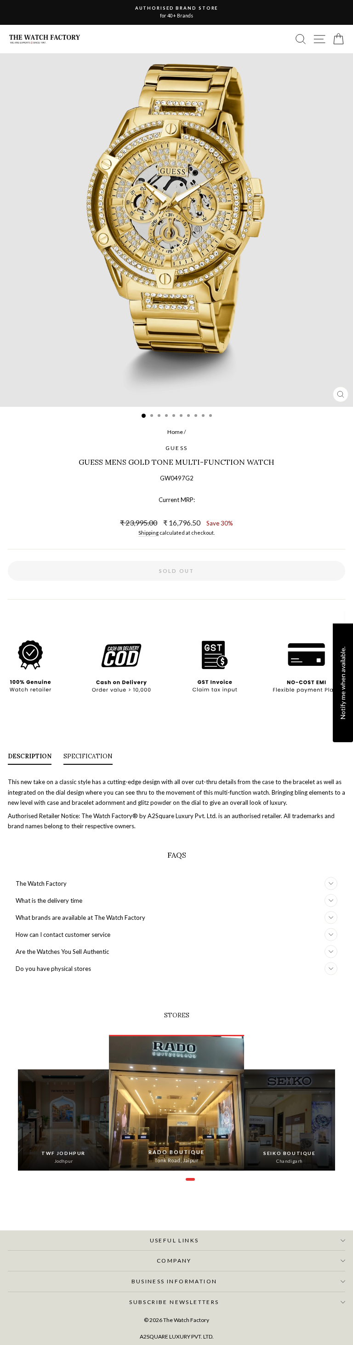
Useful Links (174, 1240)
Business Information (174, 1281)
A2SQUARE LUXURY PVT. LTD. (177, 1336)
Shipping (148, 533)
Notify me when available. (343, 682)
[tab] (29, 758)
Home (175, 431)
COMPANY (174, 1260)
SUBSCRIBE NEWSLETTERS (174, 1302)
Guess (176, 447)
